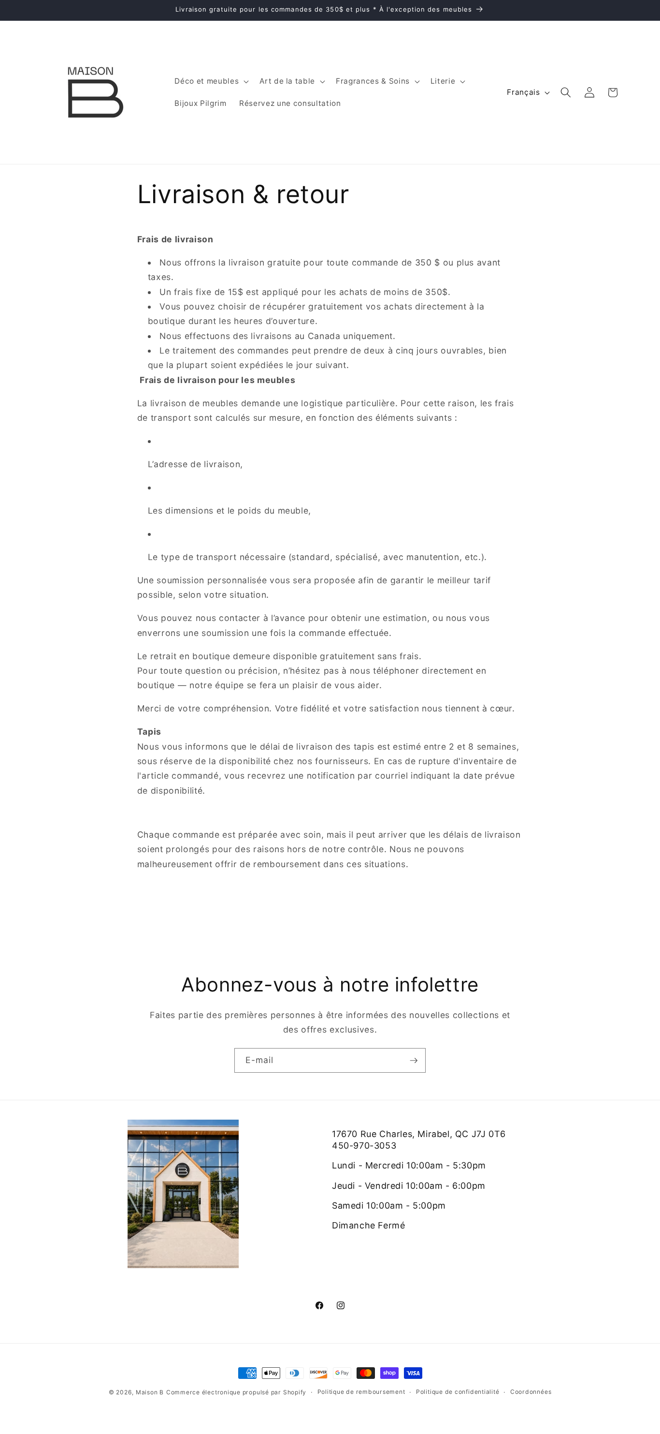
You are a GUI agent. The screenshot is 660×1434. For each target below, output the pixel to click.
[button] (210, 81)
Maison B (150, 1392)
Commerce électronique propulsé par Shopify (236, 1392)
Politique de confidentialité (458, 1391)
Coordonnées (530, 1391)
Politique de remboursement (361, 1391)
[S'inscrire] (413, 1060)
